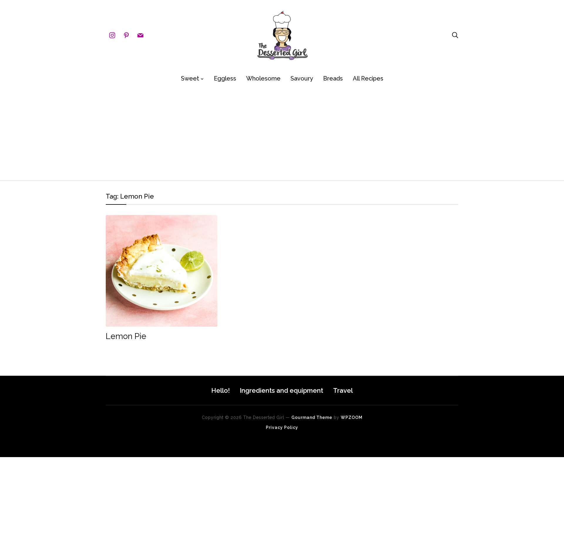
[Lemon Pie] (161, 219)
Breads (333, 78)
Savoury (302, 78)
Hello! (220, 390)
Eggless (225, 78)
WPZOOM (351, 417)
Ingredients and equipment (281, 390)
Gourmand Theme (311, 417)
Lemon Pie (126, 336)
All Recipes (368, 78)
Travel (343, 390)
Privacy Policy (282, 427)
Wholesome (263, 78)
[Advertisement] (282, 133)
